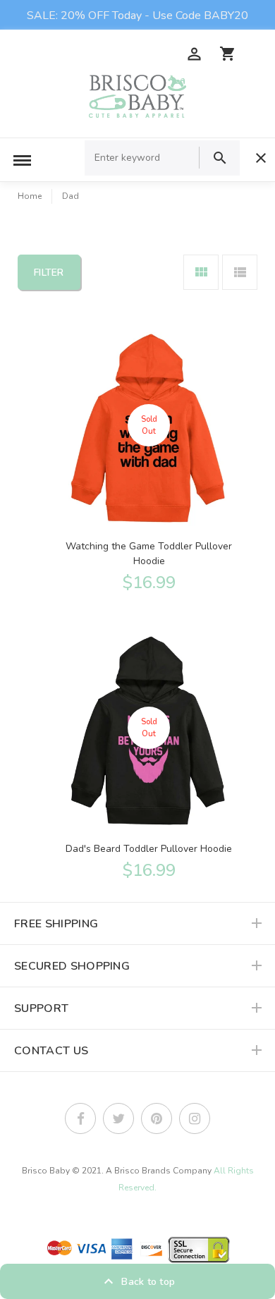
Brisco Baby (46, 1170)
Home (30, 196)
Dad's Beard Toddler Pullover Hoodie (149, 848)
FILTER (49, 272)
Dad (70, 196)
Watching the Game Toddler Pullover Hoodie (149, 553)
